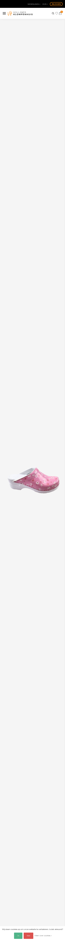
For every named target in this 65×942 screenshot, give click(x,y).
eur (45, 4)
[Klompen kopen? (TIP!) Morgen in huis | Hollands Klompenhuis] (19, 13)
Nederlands (33, 4)
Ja (18, 935)
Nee (28, 935)
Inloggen (56, 4)
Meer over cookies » (43, 935)
